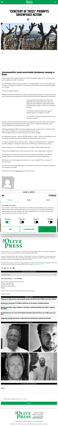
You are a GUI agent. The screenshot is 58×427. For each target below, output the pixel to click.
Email (3, 388)
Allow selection (29, 229)
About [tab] (48, 200)
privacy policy (23, 399)
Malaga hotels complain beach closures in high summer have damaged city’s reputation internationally (26, 318)
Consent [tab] (10, 200)
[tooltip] (2, 268)
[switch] (22, 222)
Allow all (47, 229)
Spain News (18, 171)
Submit (29, 403)
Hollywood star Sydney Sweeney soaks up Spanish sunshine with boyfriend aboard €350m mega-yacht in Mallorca (28, 299)
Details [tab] (29, 200)
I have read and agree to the (15, 399)
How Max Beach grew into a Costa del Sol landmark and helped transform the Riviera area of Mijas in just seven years (28, 313)
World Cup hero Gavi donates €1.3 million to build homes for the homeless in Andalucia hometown (25, 303)
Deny (10, 229)
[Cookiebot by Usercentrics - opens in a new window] (49, 196)
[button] (55, 274)
